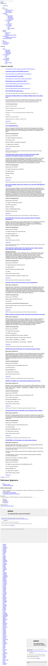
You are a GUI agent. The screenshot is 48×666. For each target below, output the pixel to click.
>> (5, 477)
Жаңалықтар (5, 36)
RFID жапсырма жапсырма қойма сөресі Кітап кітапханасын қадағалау (25, 314)
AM (9, 21)
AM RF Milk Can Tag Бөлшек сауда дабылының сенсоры (21, 440)
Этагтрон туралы (9, 10)
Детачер (9, 25)
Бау (8, 29)
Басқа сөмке (5, 43)
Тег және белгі (9, 20)
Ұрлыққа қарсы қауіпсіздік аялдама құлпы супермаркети (21, 282)
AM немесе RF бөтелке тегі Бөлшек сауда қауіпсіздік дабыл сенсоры (24, 410)
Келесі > (3, 477)
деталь (9, 121)
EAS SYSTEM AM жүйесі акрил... (15, 91)
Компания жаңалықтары (11, 37)
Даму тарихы (8, 11)
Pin (8, 27)
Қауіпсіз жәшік (11, 28)
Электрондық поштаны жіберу (7, 505)
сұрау (7, 121)
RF (8, 22)
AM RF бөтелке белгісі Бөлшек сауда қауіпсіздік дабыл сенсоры (23, 348)
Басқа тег (10, 23)
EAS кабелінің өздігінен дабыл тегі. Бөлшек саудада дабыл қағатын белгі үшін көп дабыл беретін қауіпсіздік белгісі (24, 248)
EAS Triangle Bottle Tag (12, 125)
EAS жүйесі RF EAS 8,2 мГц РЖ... (15, 76)
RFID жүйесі (10, 18)
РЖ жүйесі (10, 16)
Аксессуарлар (8, 24)
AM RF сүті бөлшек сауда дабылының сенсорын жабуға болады (23, 380)
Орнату (7, 33)
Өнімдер (5, 13)
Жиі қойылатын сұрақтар (11, 35)
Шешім (4, 30)
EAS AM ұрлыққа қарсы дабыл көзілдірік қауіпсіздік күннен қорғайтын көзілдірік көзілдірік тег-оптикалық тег (22, 155)
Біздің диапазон (9, 12)
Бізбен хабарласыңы (7, 38)
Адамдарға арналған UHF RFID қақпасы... (17, 71)
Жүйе (7, 14)
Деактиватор (10, 19)
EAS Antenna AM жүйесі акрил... (14, 86)
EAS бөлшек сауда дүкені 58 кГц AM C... (17, 81)
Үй (3, 7)
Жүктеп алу (8, 32)
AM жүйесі (10, 15)
